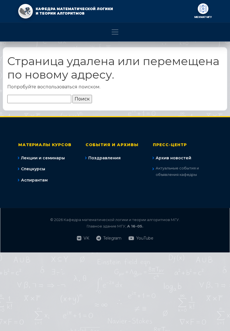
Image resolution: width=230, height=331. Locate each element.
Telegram (112, 238)
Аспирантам (34, 180)
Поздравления (104, 157)
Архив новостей (173, 157)
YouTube (144, 238)
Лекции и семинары (43, 157)
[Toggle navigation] (115, 32)
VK (86, 238)
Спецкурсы (33, 168)
